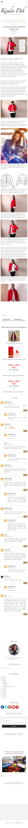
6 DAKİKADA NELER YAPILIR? (9, 686)
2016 (3, 689)
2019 (3, 678)
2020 (3, 677)
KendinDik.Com (11, 414)
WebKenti (6, 576)
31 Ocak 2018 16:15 (8, 551)
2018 (3, 680)
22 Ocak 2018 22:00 (8, 444)
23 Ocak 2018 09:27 (8, 480)
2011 (3, 697)
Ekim (4, 681)
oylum (5, 534)
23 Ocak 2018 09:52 (12, 415)
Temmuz (5, 683)
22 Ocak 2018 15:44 (8, 403)
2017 (3, 688)
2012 (3, 696)
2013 (3, 694)
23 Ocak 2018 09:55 (12, 521)
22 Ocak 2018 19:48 (8, 425)
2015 (3, 691)
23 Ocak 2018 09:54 (12, 495)
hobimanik (7, 424)
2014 (3, 692)
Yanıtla (25, 410)
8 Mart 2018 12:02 (11, 567)
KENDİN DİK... (11, 822)
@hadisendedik (8, 478)
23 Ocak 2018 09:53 (12, 456)
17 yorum (4, 315)
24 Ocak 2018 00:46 (8, 536)
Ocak (4, 685)
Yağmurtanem (8, 402)
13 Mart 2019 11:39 (8, 596)
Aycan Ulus (7, 549)
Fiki (5, 595)
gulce (5, 443)
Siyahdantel (7, 465)
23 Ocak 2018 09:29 (8, 509)
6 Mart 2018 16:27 (8, 577)
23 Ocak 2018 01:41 (8, 466)
